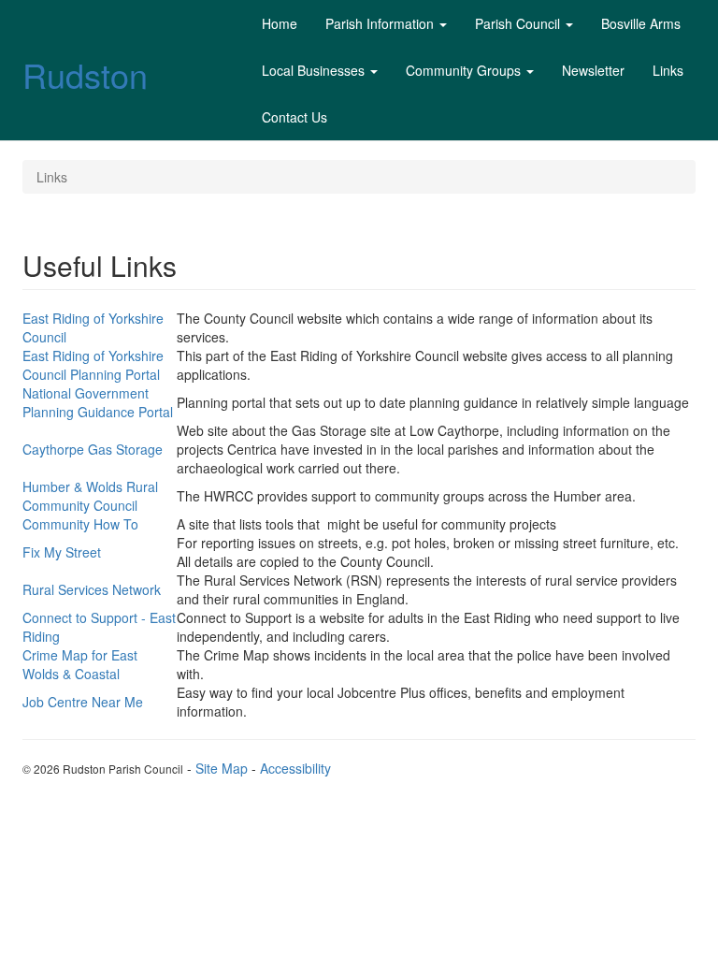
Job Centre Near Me (82, 701)
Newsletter (593, 70)
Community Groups (463, 70)
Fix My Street (61, 552)
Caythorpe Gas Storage (92, 449)
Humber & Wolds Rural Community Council (90, 496)
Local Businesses (313, 70)
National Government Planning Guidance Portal (97, 402)
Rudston (85, 74)
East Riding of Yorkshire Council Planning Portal (93, 365)
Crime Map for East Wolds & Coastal (79, 664)
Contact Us (294, 117)
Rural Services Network (91, 589)
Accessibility (295, 768)
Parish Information (379, 23)
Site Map (221, 768)
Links (668, 70)
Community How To (80, 524)
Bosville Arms (641, 23)
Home (279, 23)
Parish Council (517, 23)
